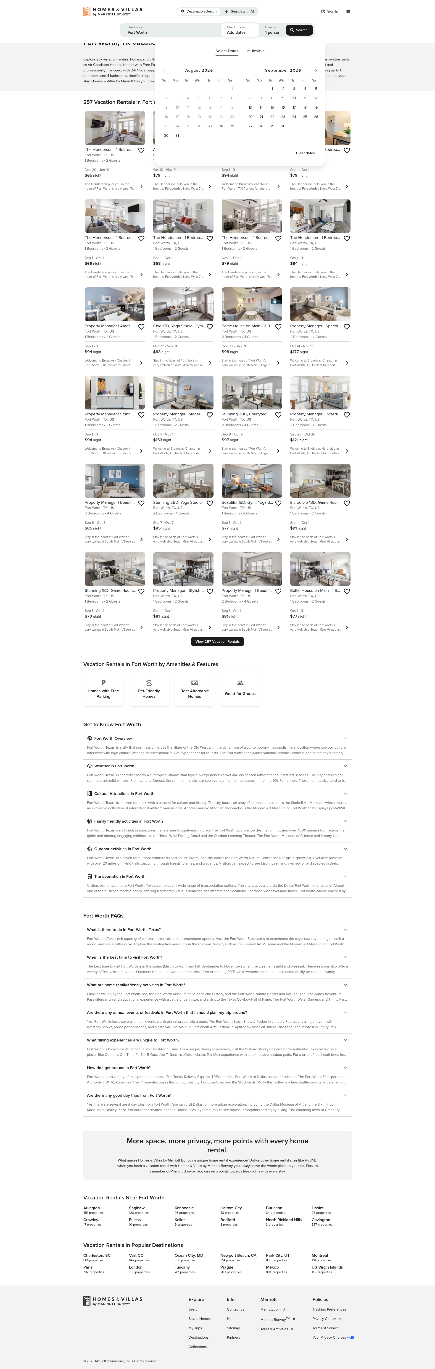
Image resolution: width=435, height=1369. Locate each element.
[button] (170, 30)
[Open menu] (348, 11)
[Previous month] (164, 70)
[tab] (198, 11)
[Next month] (316, 70)
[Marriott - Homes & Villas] (115, 11)
